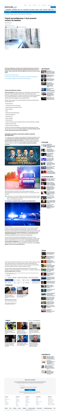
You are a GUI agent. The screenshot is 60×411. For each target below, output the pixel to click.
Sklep (54, 5)
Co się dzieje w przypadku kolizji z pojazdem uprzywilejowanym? (18, 78)
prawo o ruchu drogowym (22, 277)
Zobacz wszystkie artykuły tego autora (11, 301)
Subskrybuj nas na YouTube (11, 27)
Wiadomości (17, 401)
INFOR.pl (25, 5)
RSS (54, 408)
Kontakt (6, 408)
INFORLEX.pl (34, 5)
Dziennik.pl (17, 396)
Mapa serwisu (39, 408)
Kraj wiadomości (36, 320)
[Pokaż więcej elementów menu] (55, 9)
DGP (39, 5)
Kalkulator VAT (50, 401)
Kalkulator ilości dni (50, 399)
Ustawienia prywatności (48, 408)
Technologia (17, 399)
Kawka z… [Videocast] (21, 14)
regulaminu (30, 387)
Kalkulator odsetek (50, 402)
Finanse (37, 399)
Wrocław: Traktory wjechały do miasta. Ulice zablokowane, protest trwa (10, 303)
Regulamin (24, 408)
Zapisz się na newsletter (22, 27)
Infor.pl (6, 398)
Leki (36, 400)
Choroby (37, 402)
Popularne (30, 320)
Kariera (19, 408)
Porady (9, 11)
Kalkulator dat (50, 398)
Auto (6, 11)
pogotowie (14, 277)
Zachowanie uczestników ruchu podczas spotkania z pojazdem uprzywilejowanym (21, 76)
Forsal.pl (6, 401)
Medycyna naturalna (39, 401)
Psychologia (37, 403)
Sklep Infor (6, 404)
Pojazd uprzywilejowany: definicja (12, 74)
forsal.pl (30, 5)
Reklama (14, 408)
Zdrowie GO (16, 14)
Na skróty (6, 396)
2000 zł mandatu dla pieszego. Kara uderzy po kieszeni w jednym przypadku (22, 296)
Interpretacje (6, 403)
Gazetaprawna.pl (7, 399)
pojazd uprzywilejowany (33, 277)
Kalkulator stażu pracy (51, 400)
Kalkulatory (50, 396)
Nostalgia (11, 14)
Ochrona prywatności (31, 408)
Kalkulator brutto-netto (51, 403)
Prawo (37, 398)
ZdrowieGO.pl (44, 5)
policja (9, 277)
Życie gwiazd (27, 402)
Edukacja (27, 400)
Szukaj (54, 7)
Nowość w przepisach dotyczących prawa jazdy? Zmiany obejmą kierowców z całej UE (10, 296)
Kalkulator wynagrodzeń (51, 404)
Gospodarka (17, 400)
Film (26, 403)
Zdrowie (17, 403)
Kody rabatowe (28, 399)
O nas (10, 408)
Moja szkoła (27, 401)
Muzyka (27, 404)
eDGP (5, 400)
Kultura (27, 405)
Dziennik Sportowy (28, 14)
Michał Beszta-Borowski (8, 22)
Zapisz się (30, 389)
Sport (16, 402)
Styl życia (37, 404)
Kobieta (27, 398)
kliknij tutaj (35, 393)
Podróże (17, 404)
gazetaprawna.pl (50, 5)
